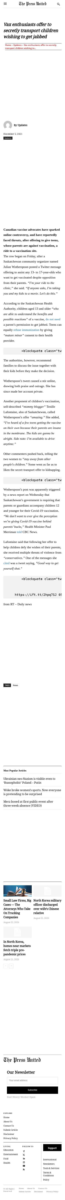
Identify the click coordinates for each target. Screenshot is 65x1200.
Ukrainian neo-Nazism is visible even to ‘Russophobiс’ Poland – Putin (29, 781)
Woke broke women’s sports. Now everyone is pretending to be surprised (32, 792)
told (19, 532)
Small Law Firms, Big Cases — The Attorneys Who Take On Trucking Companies (17, 909)
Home (8, 45)
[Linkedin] (49, 145)
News (15, 685)
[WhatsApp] (41, 145)
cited (6, 563)
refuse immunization (26, 330)
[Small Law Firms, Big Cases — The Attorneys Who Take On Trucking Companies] (17, 891)
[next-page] (11, 966)
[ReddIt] (33, 145)
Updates (17, 45)
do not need (53, 319)
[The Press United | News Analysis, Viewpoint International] (37, 4)
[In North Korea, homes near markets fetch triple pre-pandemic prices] (17, 932)
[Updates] (8, 125)
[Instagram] (23, 1161)
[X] (25, 145)
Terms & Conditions (48, 1174)
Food (5, 1158)
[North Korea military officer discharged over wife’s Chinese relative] (47, 891)
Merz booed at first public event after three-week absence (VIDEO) (28, 803)
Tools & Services (51, 1168)
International (50, 1159)
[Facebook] (17, 145)
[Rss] (23, 1169)
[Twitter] (23, 1154)
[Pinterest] (57, 145)
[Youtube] (23, 1165)
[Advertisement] (32, 84)
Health (6, 1162)
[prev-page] (5, 966)
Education (8, 1149)
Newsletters (48, 1163)
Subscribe (32, 1090)
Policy (46, 1179)
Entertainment (10, 1154)
